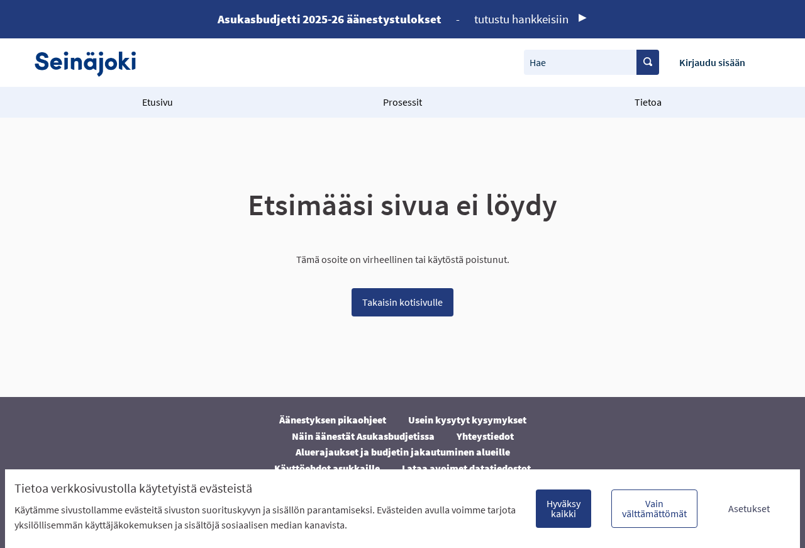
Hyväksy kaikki (563, 508)
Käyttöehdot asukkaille (327, 468)
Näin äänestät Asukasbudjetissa (363, 436)
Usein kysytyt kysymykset (467, 419)
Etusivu (157, 102)
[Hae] (647, 62)
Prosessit (402, 102)
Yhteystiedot (485, 436)
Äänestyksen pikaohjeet (332, 419)
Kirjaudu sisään (712, 62)
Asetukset (749, 508)
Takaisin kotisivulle (402, 302)
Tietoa (648, 102)
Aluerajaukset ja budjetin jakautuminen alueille (403, 451)
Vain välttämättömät (654, 508)
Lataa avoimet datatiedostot (466, 468)
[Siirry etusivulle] (91, 62)
